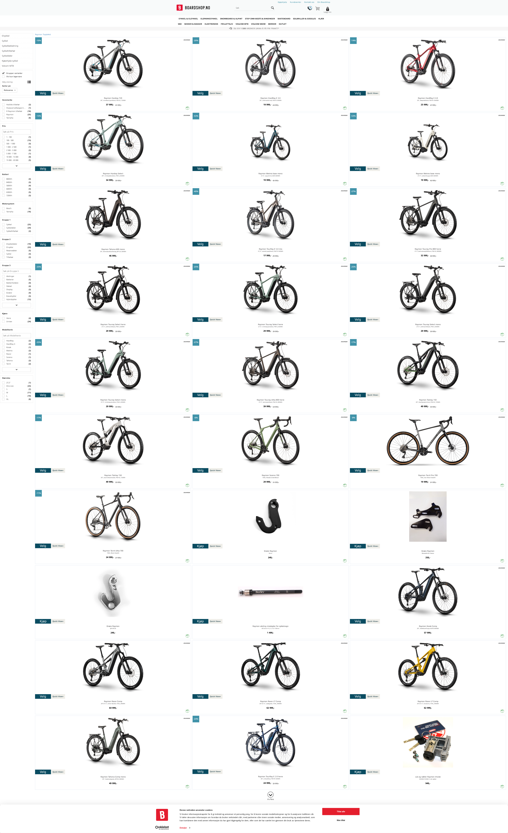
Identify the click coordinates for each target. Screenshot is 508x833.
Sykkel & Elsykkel (188, 19)
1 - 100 (9, 137)
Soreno (9, 357)
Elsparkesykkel (209, 19)
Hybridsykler (11, 299)
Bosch (8, 208)
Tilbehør (9, 257)
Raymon (9, 115)
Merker (272, 24)
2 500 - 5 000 (11, 150)
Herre (8, 318)
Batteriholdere (12, 283)
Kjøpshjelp (282, 2)
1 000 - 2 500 (11, 147)
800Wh (9, 179)
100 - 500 (9, 140)
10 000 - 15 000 (12, 157)
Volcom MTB (8, 66)
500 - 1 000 (10, 144)
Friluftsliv (227, 24)
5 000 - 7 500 (11, 154)
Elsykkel (5, 36)
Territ (8, 364)
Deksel (9, 286)
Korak (8, 347)
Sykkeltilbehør (12, 231)
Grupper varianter (14, 73)
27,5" (8, 383)
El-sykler (9, 247)
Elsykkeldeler (11, 244)
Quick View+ (58, 93)
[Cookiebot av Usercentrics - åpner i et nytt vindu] (162, 828)
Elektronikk (211, 24)
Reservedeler (11, 251)
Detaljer (183, 828)
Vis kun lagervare (14, 77)
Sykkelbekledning (10, 46)
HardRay (10, 341)
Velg (43, 93)
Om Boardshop (323, 2)
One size (9, 386)
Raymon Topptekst (43, 34)
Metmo (9, 351)
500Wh (9, 186)
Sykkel (9, 225)
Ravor (8, 354)
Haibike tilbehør (13, 105)
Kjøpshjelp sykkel (10, 61)
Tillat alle (341, 811)
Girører (9, 293)
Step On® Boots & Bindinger (260, 19)
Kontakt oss (309, 2)
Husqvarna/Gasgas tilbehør (16, 108)
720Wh (9, 196)
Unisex (9, 322)
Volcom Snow (258, 24)
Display (9, 290)
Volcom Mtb (242, 24)
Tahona (9, 361)
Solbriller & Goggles (304, 19)
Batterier (10, 280)
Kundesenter (295, 2)
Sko (180, 24)
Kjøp (200, 546)
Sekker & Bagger (193, 24)
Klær (321, 19)
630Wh (9, 192)
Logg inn (327, 12)
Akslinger (10, 276)
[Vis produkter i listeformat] (29, 82)
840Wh (9, 182)
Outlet (282, 24)
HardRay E (10, 344)
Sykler (8, 254)
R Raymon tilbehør (14, 111)
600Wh (9, 189)
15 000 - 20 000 (12, 160)
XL (7, 399)
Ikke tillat (341, 820)
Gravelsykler (11, 296)
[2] (270, 794)
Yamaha (9, 118)
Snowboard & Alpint (231, 19)
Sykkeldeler (11, 228)
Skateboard (284, 19)
